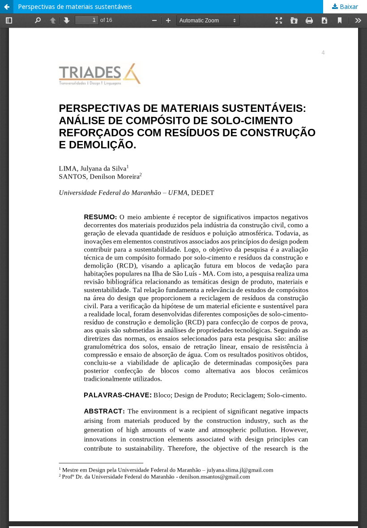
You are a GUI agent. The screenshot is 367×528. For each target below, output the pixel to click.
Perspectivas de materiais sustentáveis (75, 6)
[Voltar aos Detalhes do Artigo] (6, 6)
